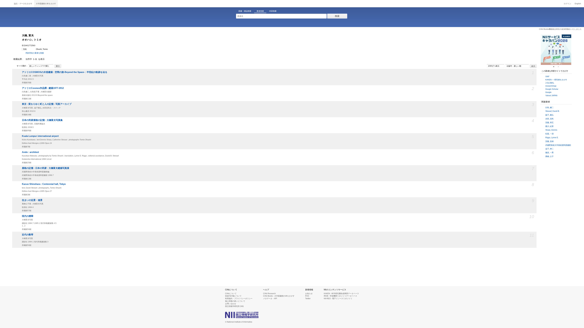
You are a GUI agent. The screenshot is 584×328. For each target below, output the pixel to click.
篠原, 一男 (549, 153)
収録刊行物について (233, 296)
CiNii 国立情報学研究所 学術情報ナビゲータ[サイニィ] (6, 3)
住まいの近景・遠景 (32, 200)
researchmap (550, 86)
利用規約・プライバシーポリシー (238, 298)
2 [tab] (559, 66)
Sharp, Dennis (551, 130)
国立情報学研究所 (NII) (234, 306)
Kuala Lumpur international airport (40, 136)
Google (548, 92)
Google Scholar (551, 89)
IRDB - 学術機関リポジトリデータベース (340, 296)
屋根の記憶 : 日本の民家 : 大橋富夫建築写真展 (45, 168)
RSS (307, 296)
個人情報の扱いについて (235, 301)
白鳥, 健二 (549, 107)
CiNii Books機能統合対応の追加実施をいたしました (560, 29)
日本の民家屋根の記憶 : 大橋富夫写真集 (42, 120)
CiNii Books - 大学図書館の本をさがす (278, 296)
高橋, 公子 (549, 156)
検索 (337, 16)
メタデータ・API (270, 298)
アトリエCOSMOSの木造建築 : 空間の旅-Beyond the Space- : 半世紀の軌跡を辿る (64, 72)
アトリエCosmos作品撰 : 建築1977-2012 (43, 88)
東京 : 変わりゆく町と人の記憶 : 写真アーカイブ (46, 104)
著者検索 (260, 11)
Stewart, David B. (552, 111)
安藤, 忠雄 (549, 141)
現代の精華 (27, 216)
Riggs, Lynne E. (551, 138)
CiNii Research (269, 293)
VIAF (547, 76)
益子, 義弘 (549, 115)
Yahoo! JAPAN (551, 95)
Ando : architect (30, 152)
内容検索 (272, 11)
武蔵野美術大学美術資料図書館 (558, 145)
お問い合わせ (230, 304)
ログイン (567, 4)
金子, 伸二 (549, 149)
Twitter (308, 298)
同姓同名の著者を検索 (35, 53)
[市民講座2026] (556, 49)
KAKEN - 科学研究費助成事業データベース (341, 293)
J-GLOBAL (549, 83)
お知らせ (309, 293)
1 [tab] (554, 66)
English (578, 4)
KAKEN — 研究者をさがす (556, 80)
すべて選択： (22, 66)
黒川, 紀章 (549, 126)
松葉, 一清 (549, 134)
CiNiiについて (230, 293)
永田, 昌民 (549, 119)
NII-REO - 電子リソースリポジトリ (338, 298)
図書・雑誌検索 (244, 11)
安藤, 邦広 (549, 122)
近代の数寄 (27, 234)
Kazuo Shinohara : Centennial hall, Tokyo (44, 184)
